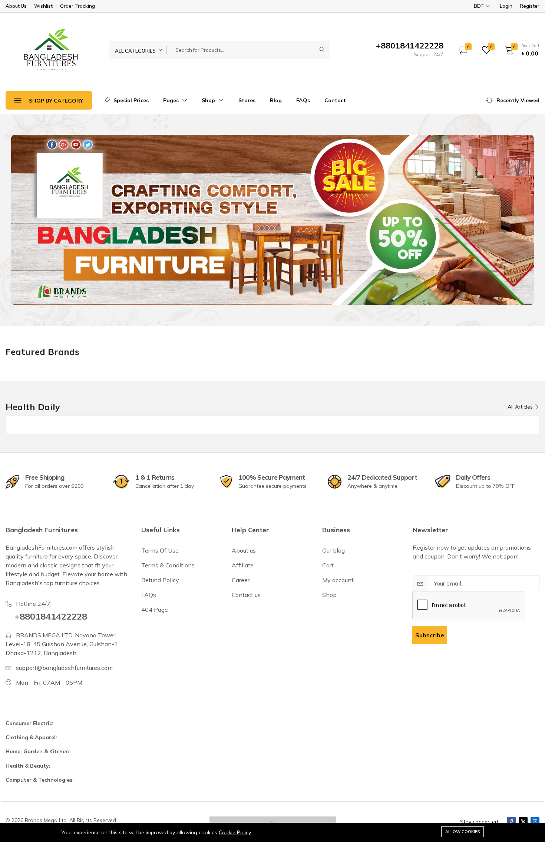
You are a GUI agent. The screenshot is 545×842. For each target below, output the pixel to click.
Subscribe (429, 635)
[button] (519, 50)
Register (529, 6)
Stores (246, 100)
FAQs (303, 100)
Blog (276, 100)
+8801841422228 (50, 616)
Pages (171, 100)
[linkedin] (535, 821)
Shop (209, 100)
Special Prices (130, 100)
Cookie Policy (235, 832)
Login (506, 6)
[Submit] (322, 50)
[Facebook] (511, 821)
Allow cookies (462, 831)
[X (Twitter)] (523, 821)
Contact (335, 100)
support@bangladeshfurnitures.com (64, 667)
